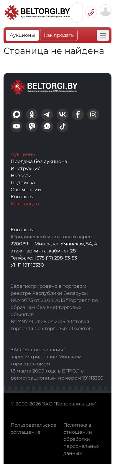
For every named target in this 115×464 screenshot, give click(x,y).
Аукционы (22, 35)
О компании (26, 189)
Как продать (59, 35)
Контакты (22, 196)
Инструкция (26, 168)
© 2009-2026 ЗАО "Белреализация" (54, 404)
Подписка (23, 182)
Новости (21, 175)
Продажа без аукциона (39, 161)
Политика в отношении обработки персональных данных (81, 439)
